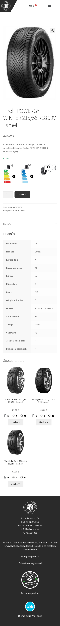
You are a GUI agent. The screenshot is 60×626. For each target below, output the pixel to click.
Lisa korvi (22, 194)
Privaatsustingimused (30, 563)
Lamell (23, 210)
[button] (49, 6)
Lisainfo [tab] (7, 224)
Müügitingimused (30, 556)
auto (17, 210)
